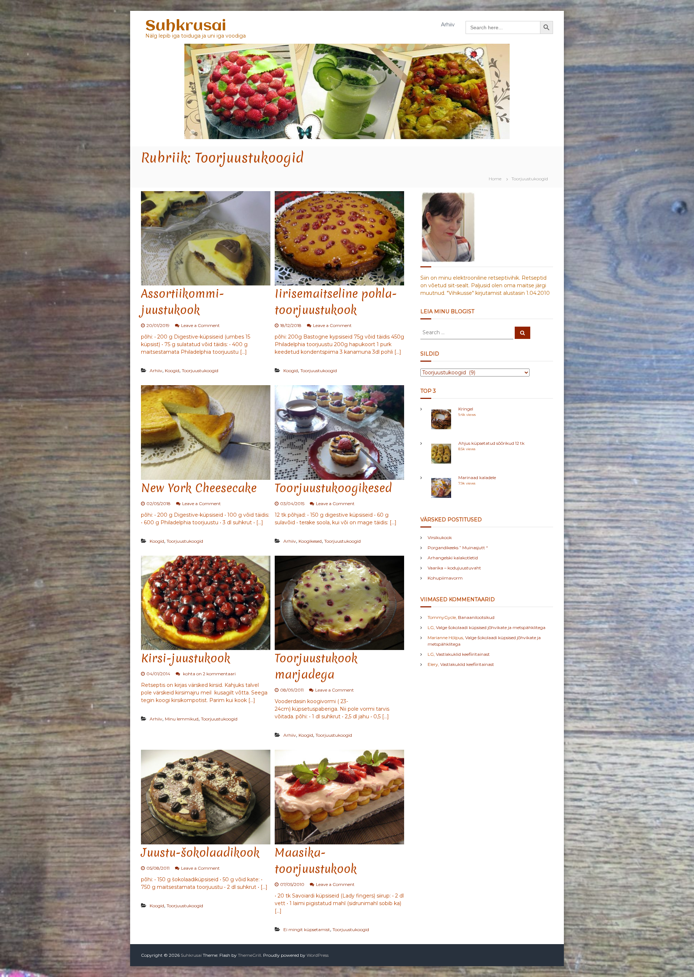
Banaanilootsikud (476, 617)
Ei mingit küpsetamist (306, 929)
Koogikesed (310, 541)
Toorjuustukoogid (200, 370)
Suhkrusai (185, 26)
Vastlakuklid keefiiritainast (463, 654)
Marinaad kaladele (477, 477)
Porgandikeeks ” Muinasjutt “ (458, 547)
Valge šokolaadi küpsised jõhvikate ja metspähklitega (490, 627)
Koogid (172, 370)
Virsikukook (440, 537)
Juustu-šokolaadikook (200, 852)
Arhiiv (448, 24)
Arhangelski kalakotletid (453, 557)
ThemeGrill (249, 955)
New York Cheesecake (199, 488)
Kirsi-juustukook (185, 658)
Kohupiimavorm (445, 578)
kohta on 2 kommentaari (209, 673)
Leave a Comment (200, 325)
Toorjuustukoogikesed (333, 488)
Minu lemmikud (181, 719)
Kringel (465, 409)
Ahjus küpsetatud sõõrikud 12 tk (491, 443)
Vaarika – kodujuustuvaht (454, 568)
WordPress (318, 955)
